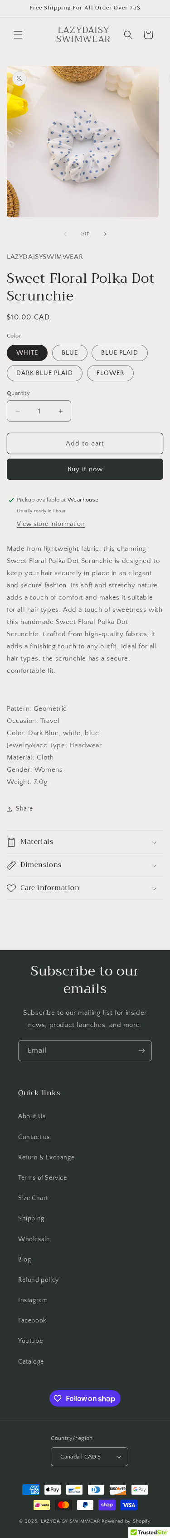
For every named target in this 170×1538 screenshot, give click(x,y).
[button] (18, 35)
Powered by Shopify (126, 1521)
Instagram (33, 1300)
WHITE (27, 352)
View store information (51, 524)
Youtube (30, 1341)
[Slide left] (65, 234)
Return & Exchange (46, 1157)
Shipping (31, 1218)
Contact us (34, 1137)
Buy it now (85, 469)
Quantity (18, 393)
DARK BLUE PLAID (44, 373)
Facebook (32, 1320)
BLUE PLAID (119, 352)
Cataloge (31, 1361)
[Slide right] (105, 234)
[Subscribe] (141, 1050)
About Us (32, 1116)
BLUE (70, 352)
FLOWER (110, 373)
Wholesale (33, 1239)
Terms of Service (42, 1178)
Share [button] (24, 808)
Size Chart (33, 1198)
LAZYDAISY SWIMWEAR (71, 1521)
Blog (24, 1259)
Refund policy (38, 1280)
